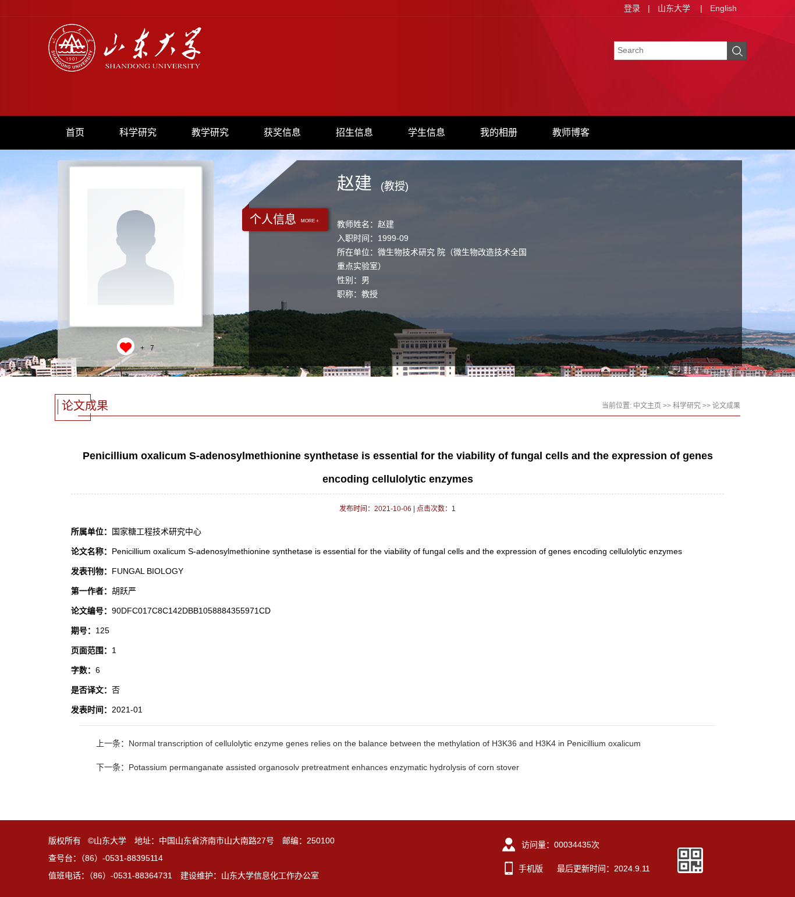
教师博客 (571, 132)
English (723, 8)
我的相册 (498, 132)
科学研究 (138, 132)
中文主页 (647, 406)
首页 (75, 132)
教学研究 (210, 132)
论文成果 (726, 406)
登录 (632, 8)
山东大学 (674, 8)
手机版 (531, 868)
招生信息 (354, 132)
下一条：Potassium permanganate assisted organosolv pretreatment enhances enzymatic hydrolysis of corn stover (307, 767)
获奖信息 (282, 132)
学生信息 (426, 132)
